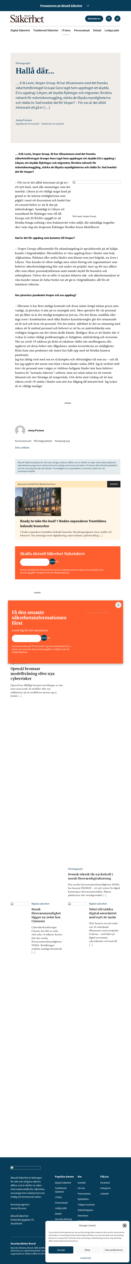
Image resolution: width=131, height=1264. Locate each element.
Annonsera (83, 1215)
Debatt (97, 30)
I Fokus (66, 30)
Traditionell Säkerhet (45, 30)
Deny (87, 1250)
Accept (61, 1250)
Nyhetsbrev (94, 18)
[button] (124, 1225)
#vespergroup (62, 440)
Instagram (105, 1188)
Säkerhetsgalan (85, 1210)
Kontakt (82, 1182)
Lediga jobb (112, 30)
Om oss (81, 1188)
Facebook (105, 1182)
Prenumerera (84, 1193)
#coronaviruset (23, 440)
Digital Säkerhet (20, 30)
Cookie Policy (85, 1258)
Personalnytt (82, 30)
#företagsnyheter (43, 440)
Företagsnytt (23, 63)
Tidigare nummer (86, 1204)
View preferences (114, 1250)
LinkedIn (104, 1193)
